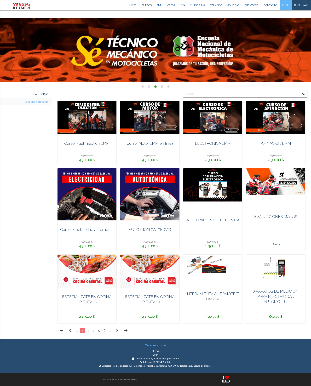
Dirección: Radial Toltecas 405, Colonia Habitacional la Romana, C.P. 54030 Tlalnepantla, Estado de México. (156, 365)
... (110, 330)
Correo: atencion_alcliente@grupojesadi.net (156, 358)
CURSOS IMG (197, 5)
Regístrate (301, 5)
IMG (183, 5)
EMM (159, 5)
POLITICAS (233, 5)
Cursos (147, 5)
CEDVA (171, 5)
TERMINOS (216, 5)
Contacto (270, 5)
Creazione (251, 5)
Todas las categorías (36, 101)
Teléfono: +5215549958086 (156, 362)
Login (285, 5)
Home (132, 5)
